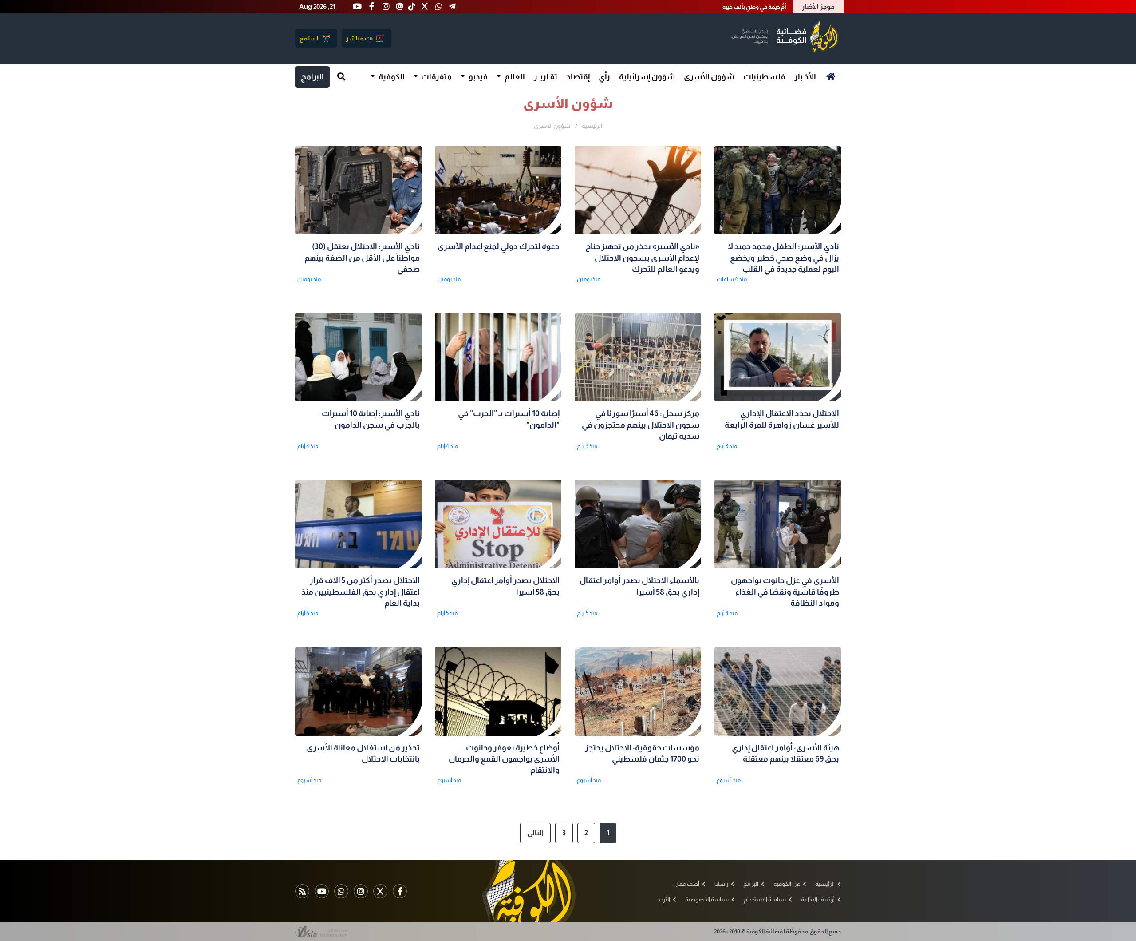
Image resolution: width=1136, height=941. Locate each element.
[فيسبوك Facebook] (400, 891)
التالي (535, 833)
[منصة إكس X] (380, 891)
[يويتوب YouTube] (322, 891)
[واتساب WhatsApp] (341, 891)
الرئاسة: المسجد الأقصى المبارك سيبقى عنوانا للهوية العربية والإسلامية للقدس (689, 7)
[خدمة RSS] (302, 891)
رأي (604, 76)
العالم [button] (514, 76)
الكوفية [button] (391, 76)
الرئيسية (592, 126)
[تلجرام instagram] (361, 891)
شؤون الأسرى (709, 76)
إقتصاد (578, 76)
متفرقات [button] (436, 76)
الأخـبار (805, 76)
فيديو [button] (477, 76)
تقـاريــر (545, 76)
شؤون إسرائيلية (647, 76)
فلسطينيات (764, 76)
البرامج (312, 76)
